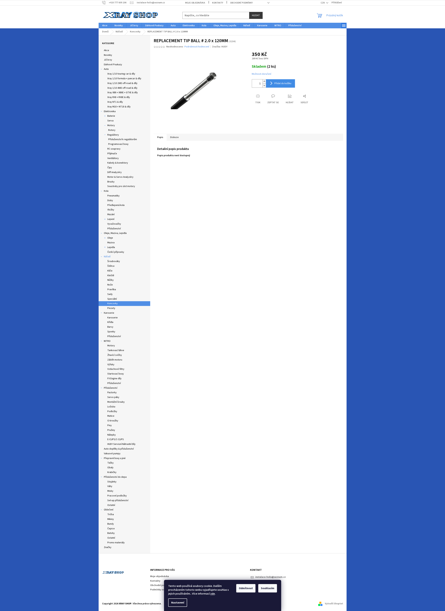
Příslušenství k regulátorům (122, 139)
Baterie (111, 116)
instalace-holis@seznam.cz (270, 577)
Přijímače (112, 153)
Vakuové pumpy (112, 453)
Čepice (111, 528)
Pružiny (111, 430)
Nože (110, 285)
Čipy (109, 167)
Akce (106, 50)
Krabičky (111, 472)
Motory (111, 125)
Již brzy (108, 60)
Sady (110, 294)
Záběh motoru (114, 360)
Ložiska (111, 406)
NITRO (107, 341)
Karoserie (109, 313)
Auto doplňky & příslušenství (119, 449)
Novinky (108, 55)
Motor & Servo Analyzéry (120, 177)
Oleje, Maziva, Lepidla (115, 233)
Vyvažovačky (114, 224)
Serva (110, 120)
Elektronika (110, 111)
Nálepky (111, 435)
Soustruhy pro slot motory (121, 186)
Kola (106, 191)
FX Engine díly (114, 378)
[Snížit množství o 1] (264, 85)
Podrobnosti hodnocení (196, 46)
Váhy (109, 486)
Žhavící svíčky (114, 355)
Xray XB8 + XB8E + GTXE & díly (122, 92)
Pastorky (112, 392)
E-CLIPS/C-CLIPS (115, 439)
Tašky (110, 463)
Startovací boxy (115, 374)
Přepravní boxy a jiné (115, 458)
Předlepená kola (115, 205)
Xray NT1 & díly (115, 102)
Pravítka (111, 289)
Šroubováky (113, 261)
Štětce (111, 266)
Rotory (111, 130)
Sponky (111, 331)
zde (212, 594)
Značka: (219, 46)
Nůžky (110, 280)
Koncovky (112, 303)
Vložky (110, 209)
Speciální (112, 299)
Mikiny (110, 519)
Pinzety (111, 308)
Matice (110, 416)
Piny (109, 425)
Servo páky (113, 397)
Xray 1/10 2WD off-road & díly (122, 83)
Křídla (110, 322)
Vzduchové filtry (115, 369)
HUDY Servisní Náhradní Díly (121, 444)
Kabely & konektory (117, 163)
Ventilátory (113, 158)
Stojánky (111, 481)
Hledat (256, 15)
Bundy (110, 524)
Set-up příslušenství (117, 500)
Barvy (110, 327)
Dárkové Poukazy (113, 64)
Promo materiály (116, 542)
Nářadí (107, 256)
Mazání (111, 214)
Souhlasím (267, 588)
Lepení (110, 219)
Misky (110, 491)
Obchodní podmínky (241, 2)
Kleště (110, 275)
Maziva (111, 242)
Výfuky (110, 364)
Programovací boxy (118, 144)
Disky (110, 200)
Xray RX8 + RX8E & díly (118, 97)
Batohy (111, 533)
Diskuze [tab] (174, 137)
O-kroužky (112, 420)
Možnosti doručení (261, 74)
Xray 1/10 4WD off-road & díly (122, 88)
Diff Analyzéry (114, 172)
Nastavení (177, 603)
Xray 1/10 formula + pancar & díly (124, 78)
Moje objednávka (195, 2)
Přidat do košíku (282, 83)
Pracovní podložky (117, 495)
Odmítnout (246, 588)
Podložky (112, 411)
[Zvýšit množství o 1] (264, 81)
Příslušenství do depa (115, 477)
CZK (323, 2)
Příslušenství (114, 228)
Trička (110, 514)
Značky (107, 547)
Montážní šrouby (116, 402)
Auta (106, 69)
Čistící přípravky (115, 252)
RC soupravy (113, 149)
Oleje (110, 238)
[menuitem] (105, 25)
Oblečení (108, 509)
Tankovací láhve (115, 350)
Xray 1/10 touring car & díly (121, 74)
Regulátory (113, 135)
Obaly (110, 467)
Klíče (109, 271)
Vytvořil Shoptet (334, 604)
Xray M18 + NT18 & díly (119, 106)
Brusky (111, 181)
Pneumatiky (113, 195)
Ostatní (111, 505)
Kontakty (217, 2)
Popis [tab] (160, 137)
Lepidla (111, 247)
